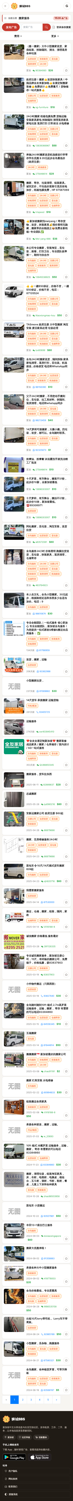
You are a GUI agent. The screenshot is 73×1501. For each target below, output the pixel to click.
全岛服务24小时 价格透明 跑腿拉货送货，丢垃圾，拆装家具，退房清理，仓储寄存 (47, 554)
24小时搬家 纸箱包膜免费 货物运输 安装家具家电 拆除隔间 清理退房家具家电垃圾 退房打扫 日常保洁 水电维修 (47, 120)
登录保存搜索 (64, 27)
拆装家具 (44, 59)
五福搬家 (31, 1033)
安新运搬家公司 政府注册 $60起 (44, 813)
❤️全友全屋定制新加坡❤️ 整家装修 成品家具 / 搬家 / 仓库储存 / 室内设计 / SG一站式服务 (47, 744)
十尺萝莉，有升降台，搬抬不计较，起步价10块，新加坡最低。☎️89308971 (46, 502)
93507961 (49, 1216)
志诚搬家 (31, 793)
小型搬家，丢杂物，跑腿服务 (42, 1343)
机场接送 (42, 167)
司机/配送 (32, 705)
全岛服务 (32, 129)
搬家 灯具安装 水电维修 (39, 1080)
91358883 (49, 1258)
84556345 (49, 1024)
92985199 (49, 1334)
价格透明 (32, 134)
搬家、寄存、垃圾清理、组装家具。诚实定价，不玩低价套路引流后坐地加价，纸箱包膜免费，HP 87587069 (47, 186)
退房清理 (32, 64)
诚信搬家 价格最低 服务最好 (42, 936)
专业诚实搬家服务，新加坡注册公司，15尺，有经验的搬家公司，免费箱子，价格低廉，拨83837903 (46, 959)
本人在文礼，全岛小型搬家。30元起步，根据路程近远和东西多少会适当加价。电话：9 (47, 598)
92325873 (40, 450)
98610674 (40, 613)
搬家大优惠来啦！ (36, 1248)
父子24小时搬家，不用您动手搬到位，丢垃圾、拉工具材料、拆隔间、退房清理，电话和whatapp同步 (46, 399)
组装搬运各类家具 (36, 1101)
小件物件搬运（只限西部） (41, 983)
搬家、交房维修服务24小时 (42, 839)
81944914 (49, 1045)
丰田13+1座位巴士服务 (39, 1225)
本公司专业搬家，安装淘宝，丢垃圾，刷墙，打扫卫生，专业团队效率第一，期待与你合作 (46, 251)
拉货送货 (32, 59)
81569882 (44, 691)
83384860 (48, 1164)
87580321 (49, 1360)
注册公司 (32, 95)
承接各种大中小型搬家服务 (41, 1267)
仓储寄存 (32, 100)
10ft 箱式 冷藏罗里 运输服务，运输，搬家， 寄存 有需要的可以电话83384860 (47, 1149)
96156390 (40, 387)
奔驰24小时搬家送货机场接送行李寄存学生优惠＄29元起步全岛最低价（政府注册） (47, 158)
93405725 (44, 712)
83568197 (49, 1390)
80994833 (49, 1092)
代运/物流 (32, 1130)
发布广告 (11, 27)
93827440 (49, 995)
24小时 (43, 64)
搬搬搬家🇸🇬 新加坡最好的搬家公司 (46, 1054)
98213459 (40, 420)
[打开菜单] (5, 6)
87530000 (49, 902)
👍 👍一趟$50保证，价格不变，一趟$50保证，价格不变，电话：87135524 (47, 289)
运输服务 (31, 721)
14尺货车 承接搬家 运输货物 (42, 700)
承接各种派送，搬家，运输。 (42, 1124)
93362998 (45, 671)
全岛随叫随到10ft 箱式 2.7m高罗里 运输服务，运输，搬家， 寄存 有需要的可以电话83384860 (47, 1008)
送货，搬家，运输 (36, 659)
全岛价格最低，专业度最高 (41, 1290)
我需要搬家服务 (35, 890)
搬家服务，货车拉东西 (39, 774)
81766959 (44, 650)
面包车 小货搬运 (35, 1205)
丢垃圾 (55, 59)
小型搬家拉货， (35, 680)
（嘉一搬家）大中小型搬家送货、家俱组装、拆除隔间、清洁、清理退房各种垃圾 (46, 50)
